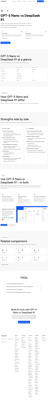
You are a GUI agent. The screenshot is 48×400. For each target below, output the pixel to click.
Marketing (29, 340)
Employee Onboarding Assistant (30, 365)
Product (14, 1)
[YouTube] (12, 339)
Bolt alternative (37, 348)
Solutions (19, 1)
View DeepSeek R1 (28, 38)
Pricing (34, 1)
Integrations (17, 371)
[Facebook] (2, 339)
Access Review (30, 387)
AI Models (2, 7)
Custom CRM (17, 363)
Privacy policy (44, 340)
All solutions (30, 396)
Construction (24, 340)
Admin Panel (16, 369)
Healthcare (23, 337)
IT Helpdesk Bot (30, 377)
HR (28, 342)
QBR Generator (30, 389)
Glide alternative (37, 364)
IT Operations (30, 350)
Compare (6, 7)
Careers (43, 337)
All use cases (30, 395)
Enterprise (30, 1)
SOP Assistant (30, 368)
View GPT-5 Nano (4, 38)
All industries (23, 347)
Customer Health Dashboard (30, 392)
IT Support (30, 348)
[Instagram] (5, 339)
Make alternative (37, 371)
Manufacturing (24, 342)
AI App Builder (17, 368)
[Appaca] (3, 1)
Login (46, 1)
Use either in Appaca (5, 42)
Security (16, 345)
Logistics (23, 345)
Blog (15, 347)
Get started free (40, 1)
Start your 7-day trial (24, 322)
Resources (24, 1)
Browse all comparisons (4, 264)
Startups (16, 342)
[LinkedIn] (9, 339)
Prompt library (17, 349)
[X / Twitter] (7, 339)
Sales (29, 337)
